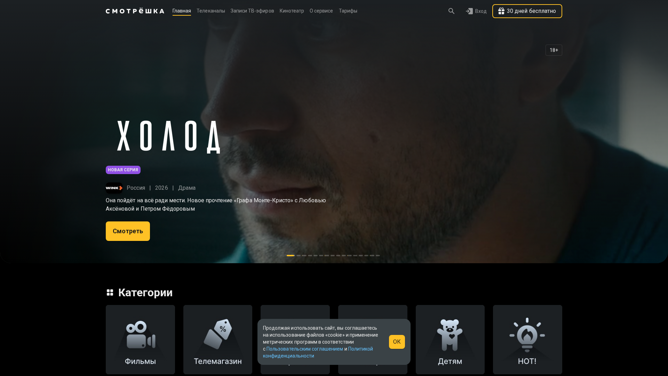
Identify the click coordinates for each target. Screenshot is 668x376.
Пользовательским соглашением (305, 349)
